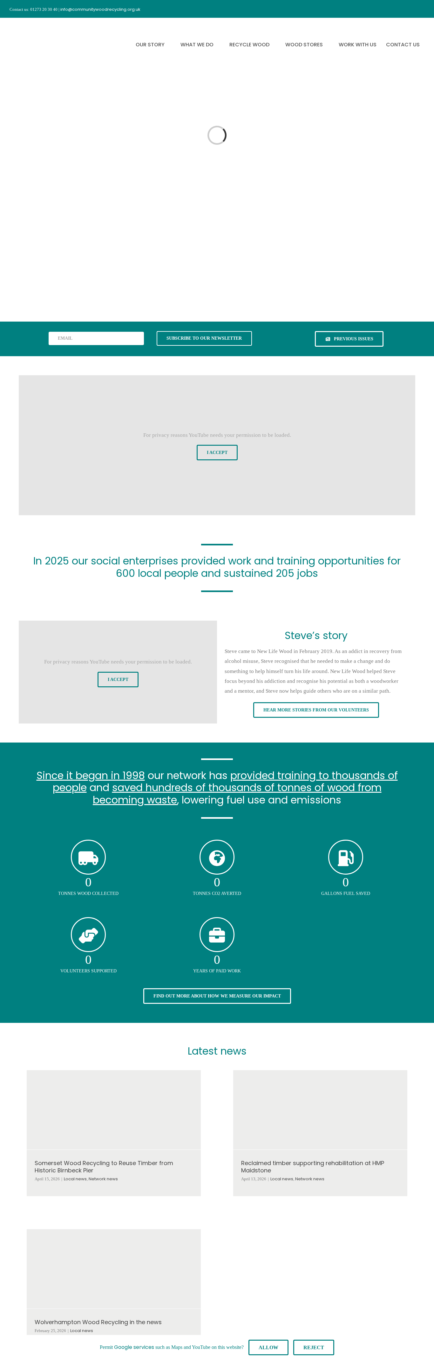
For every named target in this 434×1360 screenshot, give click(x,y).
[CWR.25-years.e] (33, 23)
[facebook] (387, 9)
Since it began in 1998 (91, 775)
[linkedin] (421, 9)
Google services (134, 1347)
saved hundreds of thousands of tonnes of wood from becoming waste (237, 793)
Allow (268, 1347)
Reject (313, 1347)
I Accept (217, 452)
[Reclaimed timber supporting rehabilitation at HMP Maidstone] (320, 1110)
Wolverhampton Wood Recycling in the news (98, 1322)
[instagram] (399, 9)
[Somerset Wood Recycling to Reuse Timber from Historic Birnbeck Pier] (114, 1110)
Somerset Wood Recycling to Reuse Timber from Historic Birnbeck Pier (104, 1166)
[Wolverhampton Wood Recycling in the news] (114, 1269)
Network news (103, 1179)
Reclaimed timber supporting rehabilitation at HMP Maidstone (312, 1166)
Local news (75, 1179)
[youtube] (410, 9)
